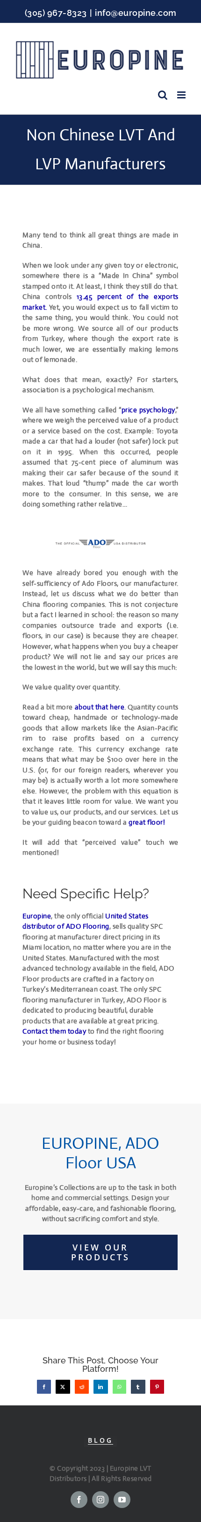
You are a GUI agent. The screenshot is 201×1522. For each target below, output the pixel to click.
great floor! (147, 822)
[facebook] (79, 1499)
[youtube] (122, 1499)
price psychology (148, 409)
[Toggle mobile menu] (182, 95)
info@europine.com (136, 13)
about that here (100, 706)
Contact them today (54, 1031)
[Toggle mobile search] (163, 95)
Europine (36, 915)
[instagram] (100, 1499)
